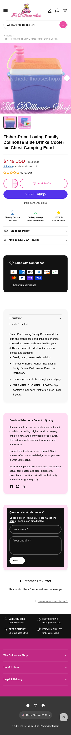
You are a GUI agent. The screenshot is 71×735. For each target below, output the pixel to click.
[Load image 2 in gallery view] (24, 122)
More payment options (35, 203)
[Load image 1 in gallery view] (10, 122)
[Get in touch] (57, 10)
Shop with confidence (24, 284)
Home (9, 36)
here (11, 520)
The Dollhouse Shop (29, 726)
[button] (5, 10)
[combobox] (35, 24)
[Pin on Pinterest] (18, 486)
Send (15, 560)
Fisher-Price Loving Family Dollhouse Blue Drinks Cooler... (30, 39)
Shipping (8, 166)
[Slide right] (67, 78)
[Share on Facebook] (11, 486)
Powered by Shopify (49, 726)
